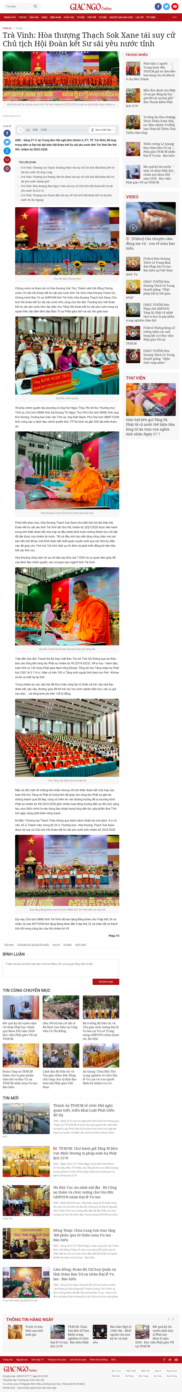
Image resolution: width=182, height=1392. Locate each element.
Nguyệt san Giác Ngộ (121, 17)
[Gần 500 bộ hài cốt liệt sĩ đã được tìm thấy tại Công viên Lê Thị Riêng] (61, 1007)
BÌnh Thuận (144, 1376)
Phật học (69, 17)
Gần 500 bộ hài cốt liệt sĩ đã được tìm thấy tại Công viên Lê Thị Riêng (60, 1027)
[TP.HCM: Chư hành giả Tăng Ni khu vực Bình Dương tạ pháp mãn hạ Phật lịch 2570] (26, 1161)
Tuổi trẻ (91, 17)
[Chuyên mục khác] (174, 17)
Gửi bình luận (106, 981)
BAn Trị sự (116, 1371)
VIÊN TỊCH (145, 1371)
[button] (169, 1335)
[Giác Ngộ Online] (56, 1368)
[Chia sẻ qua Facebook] (7, 133)
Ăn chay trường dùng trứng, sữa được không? (36, 1332)
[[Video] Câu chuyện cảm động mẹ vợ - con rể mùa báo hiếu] (151, 218)
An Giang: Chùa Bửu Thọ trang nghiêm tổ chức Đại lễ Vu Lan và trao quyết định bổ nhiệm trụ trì (100, 1077)
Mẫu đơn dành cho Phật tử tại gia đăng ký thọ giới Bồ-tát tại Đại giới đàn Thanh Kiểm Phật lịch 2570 (151, 98)
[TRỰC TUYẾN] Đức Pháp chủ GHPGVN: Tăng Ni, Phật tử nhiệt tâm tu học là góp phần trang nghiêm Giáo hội (150, 312)
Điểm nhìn (55, 17)
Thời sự (22, 17)
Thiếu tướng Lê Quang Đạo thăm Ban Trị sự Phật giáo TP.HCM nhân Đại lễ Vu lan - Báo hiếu (159, 150)
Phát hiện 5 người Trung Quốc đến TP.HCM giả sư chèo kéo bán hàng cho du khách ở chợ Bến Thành (150, 71)
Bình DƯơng (172, 1376)
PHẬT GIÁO (131, 1371)
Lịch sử (139, 17)
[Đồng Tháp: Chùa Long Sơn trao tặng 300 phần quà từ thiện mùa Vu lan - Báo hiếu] (26, 1243)
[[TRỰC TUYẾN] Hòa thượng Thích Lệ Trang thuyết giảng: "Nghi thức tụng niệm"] (133, 356)
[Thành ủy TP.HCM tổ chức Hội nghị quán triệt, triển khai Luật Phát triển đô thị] (26, 1118)
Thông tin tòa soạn (56, 1359)
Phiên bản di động (99, 1359)
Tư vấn (81, 17)
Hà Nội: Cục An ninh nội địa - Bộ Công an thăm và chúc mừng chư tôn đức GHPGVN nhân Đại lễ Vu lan (85, 1192)
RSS (113, 1359)
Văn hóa (34, 17)
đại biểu (67, 945)
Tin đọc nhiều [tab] (136, 55)
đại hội (56, 945)
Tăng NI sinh (171, 1371)
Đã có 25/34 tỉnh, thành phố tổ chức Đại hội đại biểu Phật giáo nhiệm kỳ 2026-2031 (150, 424)
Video (44, 17)
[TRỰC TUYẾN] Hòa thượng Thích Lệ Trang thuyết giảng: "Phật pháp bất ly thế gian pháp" (150, 289)
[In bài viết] (7, 168)
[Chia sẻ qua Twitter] (7, 142)
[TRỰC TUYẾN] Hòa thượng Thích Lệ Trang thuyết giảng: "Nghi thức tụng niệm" (159, 357)
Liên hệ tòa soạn (78, 1359)
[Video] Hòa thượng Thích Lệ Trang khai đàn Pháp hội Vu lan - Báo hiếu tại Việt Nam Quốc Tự (149, 266)
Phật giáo (80, 945)
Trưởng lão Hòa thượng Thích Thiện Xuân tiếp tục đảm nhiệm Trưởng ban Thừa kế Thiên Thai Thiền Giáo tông (151, 125)
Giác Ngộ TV (37, 1359)
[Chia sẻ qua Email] (7, 159)
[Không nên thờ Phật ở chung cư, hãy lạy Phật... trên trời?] (142, 1332)
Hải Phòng (129, 1376)
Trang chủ (10, 17)
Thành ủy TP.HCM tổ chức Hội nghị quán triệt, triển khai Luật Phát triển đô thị (83, 1110)
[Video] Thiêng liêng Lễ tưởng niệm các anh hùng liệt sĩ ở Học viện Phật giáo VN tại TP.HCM (150, 335)
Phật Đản (116, 1376)
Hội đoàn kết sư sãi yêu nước (33, 945)
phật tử (158, 1371)
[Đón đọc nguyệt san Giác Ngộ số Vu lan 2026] (57, 1332)
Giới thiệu (157, 1376)
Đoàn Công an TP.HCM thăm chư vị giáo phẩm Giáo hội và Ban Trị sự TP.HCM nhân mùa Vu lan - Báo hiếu (21, 1079)
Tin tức (19, 28)
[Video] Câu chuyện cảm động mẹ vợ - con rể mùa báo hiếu (150, 243)
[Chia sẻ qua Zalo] (7, 151)
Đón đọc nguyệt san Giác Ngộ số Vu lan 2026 (78, 1330)
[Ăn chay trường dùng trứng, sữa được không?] (15, 1332)
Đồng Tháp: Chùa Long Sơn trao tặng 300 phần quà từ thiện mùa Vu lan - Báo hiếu (84, 1235)
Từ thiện (151, 17)
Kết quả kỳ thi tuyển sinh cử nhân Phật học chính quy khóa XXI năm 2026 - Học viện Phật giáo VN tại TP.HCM (20, 1031)
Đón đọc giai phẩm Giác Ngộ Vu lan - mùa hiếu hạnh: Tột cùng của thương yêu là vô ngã (112, 1336)
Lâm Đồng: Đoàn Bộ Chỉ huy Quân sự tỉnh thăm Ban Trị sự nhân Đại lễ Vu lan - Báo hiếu (84, 1274)
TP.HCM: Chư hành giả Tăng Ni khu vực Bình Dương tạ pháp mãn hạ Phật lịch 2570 (85, 1153)
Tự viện (103, 17)
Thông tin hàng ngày (29, 1320)
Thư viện (135, 378)
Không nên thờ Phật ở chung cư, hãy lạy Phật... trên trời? (154, 1334)
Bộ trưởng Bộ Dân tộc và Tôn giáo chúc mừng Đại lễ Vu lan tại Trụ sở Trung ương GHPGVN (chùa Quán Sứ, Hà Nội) (101, 1031)
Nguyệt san (22, 1359)
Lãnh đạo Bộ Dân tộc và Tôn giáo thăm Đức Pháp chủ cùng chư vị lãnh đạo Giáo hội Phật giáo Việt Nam (59, 1079)
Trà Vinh (9, 945)
